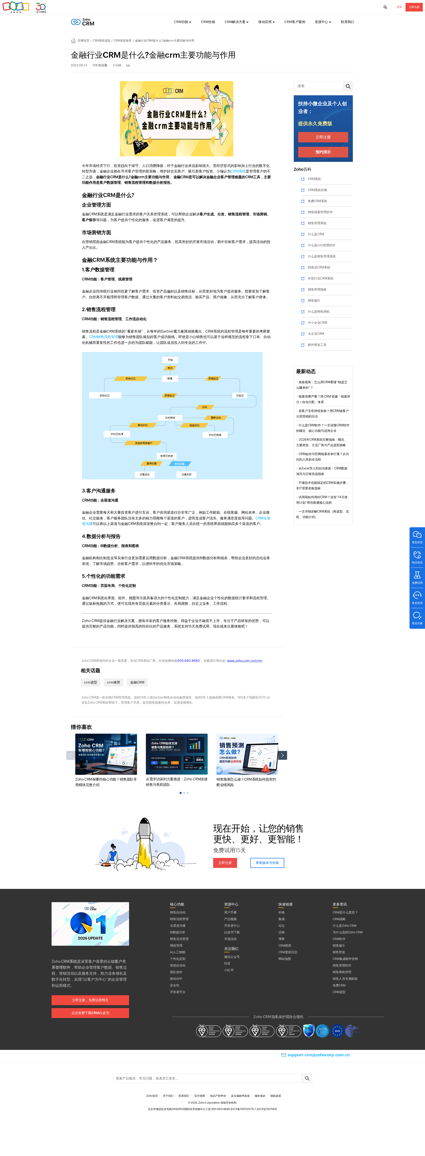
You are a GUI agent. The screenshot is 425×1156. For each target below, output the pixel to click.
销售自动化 (177, 912)
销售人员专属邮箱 (345, 978)
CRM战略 (339, 919)
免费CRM (339, 985)
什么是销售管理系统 (322, 256)
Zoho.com (24, 7)
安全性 (174, 985)
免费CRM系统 (317, 201)
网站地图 (284, 959)
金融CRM (137, 682)
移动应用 (265, 22)
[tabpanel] (106, 761)
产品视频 (230, 919)
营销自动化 (177, 965)
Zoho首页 (152, 1096)
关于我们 (168, 1096)
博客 (281, 939)
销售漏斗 (314, 300)
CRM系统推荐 (122, 40)
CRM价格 (208, 22)
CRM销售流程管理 (103, 337)
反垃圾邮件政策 (240, 1096)
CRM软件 (339, 939)
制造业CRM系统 (319, 267)
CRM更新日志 (288, 952)
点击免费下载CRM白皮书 (90, 1013)
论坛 (281, 925)
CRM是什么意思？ (345, 912)
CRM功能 (181, 22)
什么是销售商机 (319, 311)
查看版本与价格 (267, 863)
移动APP (176, 978)
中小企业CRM (317, 322)
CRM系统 (238, 171)
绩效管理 (176, 945)
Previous (70, 755)
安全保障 (199, 1096)
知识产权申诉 (218, 1096)
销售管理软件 (342, 965)
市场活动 (230, 939)
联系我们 (347, 22)
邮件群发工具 (317, 344)
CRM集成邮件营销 (345, 959)
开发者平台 (177, 992)
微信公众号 (232, 957)
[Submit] (306, 1078)
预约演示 (323, 152)
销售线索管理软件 (320, 212)
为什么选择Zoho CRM (348, 932)
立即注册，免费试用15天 (90, 1000)
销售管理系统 (317, 223)
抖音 (227, 963)
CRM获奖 (284, 945)
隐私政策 (275, 1096)
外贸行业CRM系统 (320, 278)
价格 (281, 912)
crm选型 (90, 682)
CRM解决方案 (235, 22)
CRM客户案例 (294, 22)
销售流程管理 (179, 919)
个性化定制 (177, 959)
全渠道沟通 (177, 925)
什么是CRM (316, 234)
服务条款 (260, 1096)
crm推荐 (113, 682)
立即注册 (414, 7)
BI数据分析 (177, 932)
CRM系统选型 (101, 40)
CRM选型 (339, 992)
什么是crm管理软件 (321, 245)
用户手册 (230, 912)
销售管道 (339, 952)
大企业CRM (316, 333)
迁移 (281, 932)
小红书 (229, 970)
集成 (281, 919)
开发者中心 (232, 925)
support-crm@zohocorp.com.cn (319, 1054)
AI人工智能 (177, 952)
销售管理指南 (317, 289)
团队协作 (176, 972)
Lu (128, 65)
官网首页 (83, 40)
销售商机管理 (342, 972)
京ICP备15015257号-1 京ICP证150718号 (253, 1109)
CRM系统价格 (317, 190)
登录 (399, 7)
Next (282, 755)
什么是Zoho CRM (344, 925)
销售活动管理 (179, 939)
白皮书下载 (232, 932)
